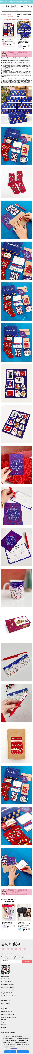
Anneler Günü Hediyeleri (7, 984)
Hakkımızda (4, 1024)
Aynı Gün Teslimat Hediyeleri (8, 995)
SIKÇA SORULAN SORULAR (8, 1032)
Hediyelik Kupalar (5, 1006)
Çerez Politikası (14, 1048)
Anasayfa (3, 14)
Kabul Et (10, 1051)
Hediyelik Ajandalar (6, 1008)
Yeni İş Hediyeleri (5, 1003)
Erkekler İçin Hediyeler (6, 1011)
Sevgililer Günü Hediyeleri (7, 993)
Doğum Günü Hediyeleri (7, 981)
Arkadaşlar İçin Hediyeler (7, 1014)
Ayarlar (23, 1051)
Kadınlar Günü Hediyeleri (7, 990)
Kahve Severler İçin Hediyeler (8, 1017)
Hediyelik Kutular (5, 1000)
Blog (22, 6)
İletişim (3, 1022)
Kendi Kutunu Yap (5, 979)
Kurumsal (3, 1027)
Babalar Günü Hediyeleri (7, 987)
